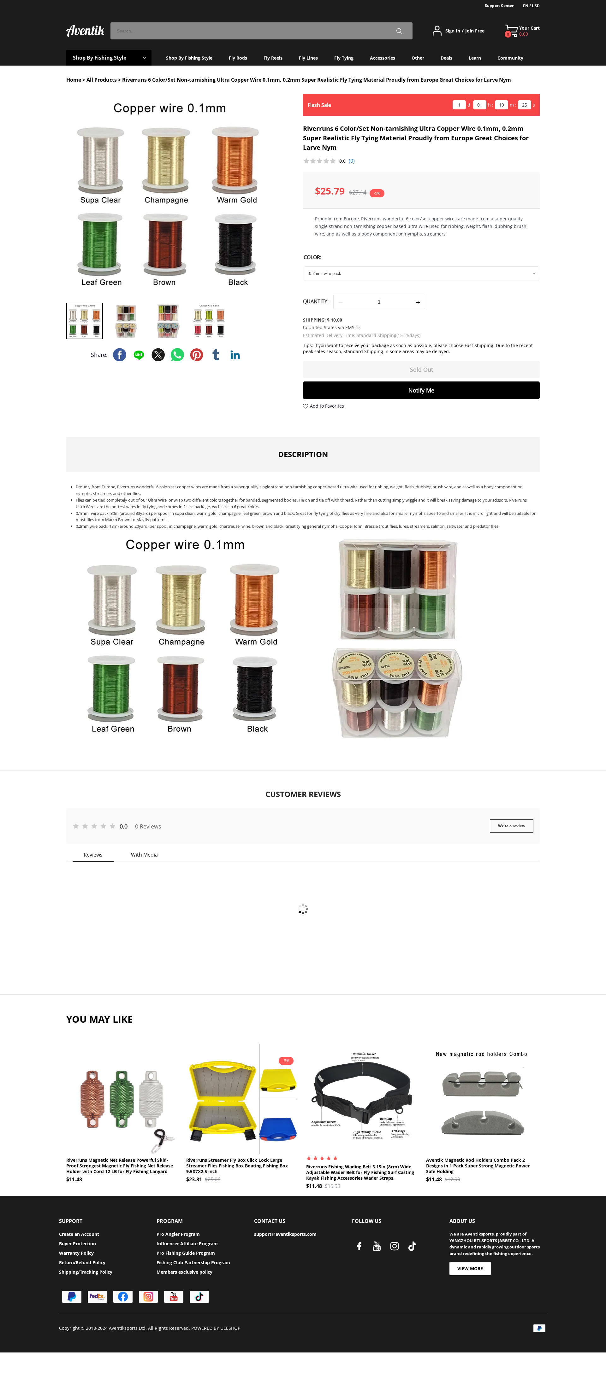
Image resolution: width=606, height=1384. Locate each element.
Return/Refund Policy (82, 1262)
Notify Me (421, 390)
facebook (119, 354)
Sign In (452, 30)
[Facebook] (123, 1297)
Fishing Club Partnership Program (193, 1262)
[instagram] (396, 1248)
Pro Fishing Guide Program (186, 1253)
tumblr (216, 354)
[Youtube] (173, 1297)
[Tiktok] (199, 1297)
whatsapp (177, 354)
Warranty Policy (76, 1253)
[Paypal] (71, 1297)
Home (73, 79)
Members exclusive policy (184, 1272)
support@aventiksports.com (285, 1234)
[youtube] (378, 1248)
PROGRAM (170, 1221)
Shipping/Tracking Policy (85, 1272)
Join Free (474, 30)
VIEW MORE (470, 1268)
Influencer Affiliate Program (187, 1244)
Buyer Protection (77, 1244)
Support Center (499, 5)
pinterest (196, 354)
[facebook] (360, 1248)
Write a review (511, 826)
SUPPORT (70, 1221)
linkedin (235, 354)
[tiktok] (413, 1248)
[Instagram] (148, 1297)
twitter (158, 354)
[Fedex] (97, 1297)
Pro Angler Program (178, 1234)
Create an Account (79, 1234)
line (139, 354)
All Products (101, 79)
